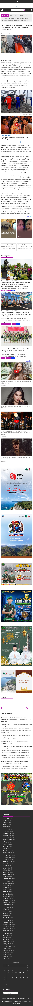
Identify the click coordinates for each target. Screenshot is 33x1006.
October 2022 (6, 904)
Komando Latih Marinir (6, 323)
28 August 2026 (5, 280)
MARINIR (3, 290)
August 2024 (6, 863)
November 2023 (7, 880)
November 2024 (7, 857)
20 (16, 975)
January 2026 (6, 831)
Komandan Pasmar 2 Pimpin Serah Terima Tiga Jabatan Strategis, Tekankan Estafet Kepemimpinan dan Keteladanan (15, 737)
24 (4, 977)
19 (12, 975)
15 (23, 972)
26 (12, 977)
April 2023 (5, 893)
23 (27, 975)
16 (27, 972)
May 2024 (5, 869)
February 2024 (6, 874)
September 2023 (7, 883)
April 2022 (5, 915)
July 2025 (5, 843)
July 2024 (5, 865)
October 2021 (6, 926)
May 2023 (5, 891)
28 (20, 977)
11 (8, 972)
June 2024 (5, 867)
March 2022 (6, 917)
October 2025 (6, 837)
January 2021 (6, 943)
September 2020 (7, 950)
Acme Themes (16, 1003)
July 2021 (5, 932)
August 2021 (6, 930)
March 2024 (6, 872)
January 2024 (6, 876)
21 (20, 975)
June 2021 (5, 934)
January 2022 (6, 921)
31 (4, 980)
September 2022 (7, 906)
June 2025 (5, 844)
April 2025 (5, 848)
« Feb (4, 984)
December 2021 (7, 922)
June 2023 (5, 889)
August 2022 (6, 908)
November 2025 (7, 835)
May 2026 (5, 824)
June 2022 (5, 911)
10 (4, 972)
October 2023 (6, 882)
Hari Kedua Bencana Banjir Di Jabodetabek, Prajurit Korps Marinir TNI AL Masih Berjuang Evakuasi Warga (25, 247)
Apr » (7, 984)
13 (16, 972)
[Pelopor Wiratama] (2, 10)
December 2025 (7, 833)
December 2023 (7, 878)
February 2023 (6, 896)
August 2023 (6, 885)
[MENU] (31, 10)
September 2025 (7, 839)
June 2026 (5, 822)
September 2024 (7, 861)
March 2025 (6, 850)
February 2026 (6, 830)
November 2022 (7, 902)
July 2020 (5, 954)
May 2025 (5, 846)
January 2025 (6, 854)
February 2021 (6, 941)
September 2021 (7, 928)
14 (20, 972)
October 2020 (6, 948)
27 (16, 977)
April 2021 (5, 937)
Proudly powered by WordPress (10, 1001)
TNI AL (3, 240)
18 (8, 975)
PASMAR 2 (8, 290)
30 (27, 977)
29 (23, 977)
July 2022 (5, 909)
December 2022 (7, 900)
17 (4, 975)
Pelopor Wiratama (15, 280)
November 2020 (7, 947)
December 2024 (7, 856)
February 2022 (6, 919)
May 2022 (5, 913)
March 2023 (6, 895)
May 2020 (5, 958)
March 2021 (6, 939)
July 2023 (5, 887)
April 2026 (5, 826)
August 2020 (6, 952)
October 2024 (6, 859)
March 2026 (6, 828)
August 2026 (6, 818)
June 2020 (5, 956)
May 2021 (5, 935)
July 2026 (5, 820)
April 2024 (5, 870)
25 (8, 977)
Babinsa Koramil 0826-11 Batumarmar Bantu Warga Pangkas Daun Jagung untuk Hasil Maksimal (8, 247)
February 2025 (6, 852)
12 (12, 972)
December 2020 (7, 945)
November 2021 (7, 924)
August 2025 (6, 841)
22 (23, 975)
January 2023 (6, 898)
